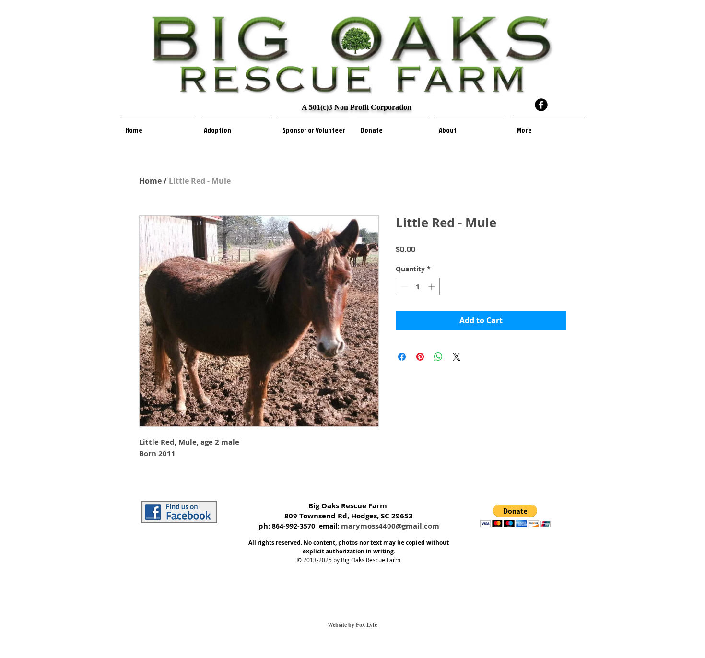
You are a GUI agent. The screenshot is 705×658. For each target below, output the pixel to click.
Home (150, 181)
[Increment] (432, 286)
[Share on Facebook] (402, 357)
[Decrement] (403, 286)
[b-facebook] (541, 104)
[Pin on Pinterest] (420, 357)
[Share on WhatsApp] (438, 357)
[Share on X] (456, 357)
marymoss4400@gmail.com (390, 526)
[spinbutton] (417, 286)
